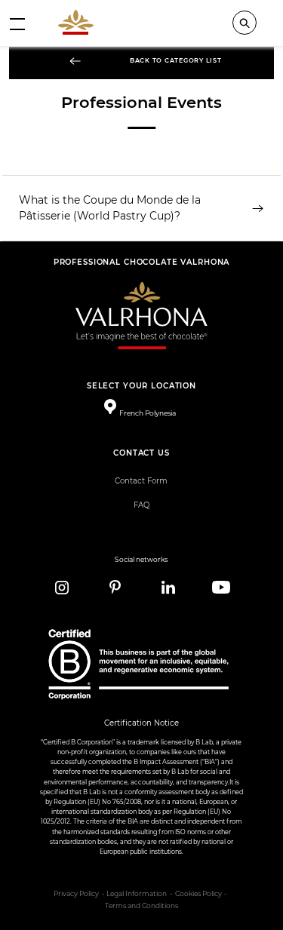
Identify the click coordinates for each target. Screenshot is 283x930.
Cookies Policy (198, 894)
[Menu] (17, 23)
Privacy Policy (76, 894)
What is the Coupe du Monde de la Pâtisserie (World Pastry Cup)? (110, 208)
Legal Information (136, 894)
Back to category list (176, 60)
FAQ (141, 505)
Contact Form (141, 481)
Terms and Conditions (141, 906)
